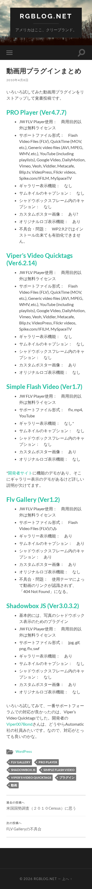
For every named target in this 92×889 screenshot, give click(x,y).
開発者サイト (20, 472)
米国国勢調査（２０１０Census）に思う (41, 806)
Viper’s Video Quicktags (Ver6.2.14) (39, 259)
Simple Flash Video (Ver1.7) (44, 386)
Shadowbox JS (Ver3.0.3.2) (42, 605)
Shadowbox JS (23, 770)
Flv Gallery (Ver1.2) (33, 499)
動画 (14, 785)
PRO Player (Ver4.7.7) (36, 112)
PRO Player (48, 762)
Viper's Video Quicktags (31, 777)
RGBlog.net (46, 16)
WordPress (24, 751)
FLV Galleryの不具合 (23, 826)
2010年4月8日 (17, 80)
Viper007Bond (19, 724)
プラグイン (67, 777)
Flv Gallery (20, 762)
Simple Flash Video (59, 770)
